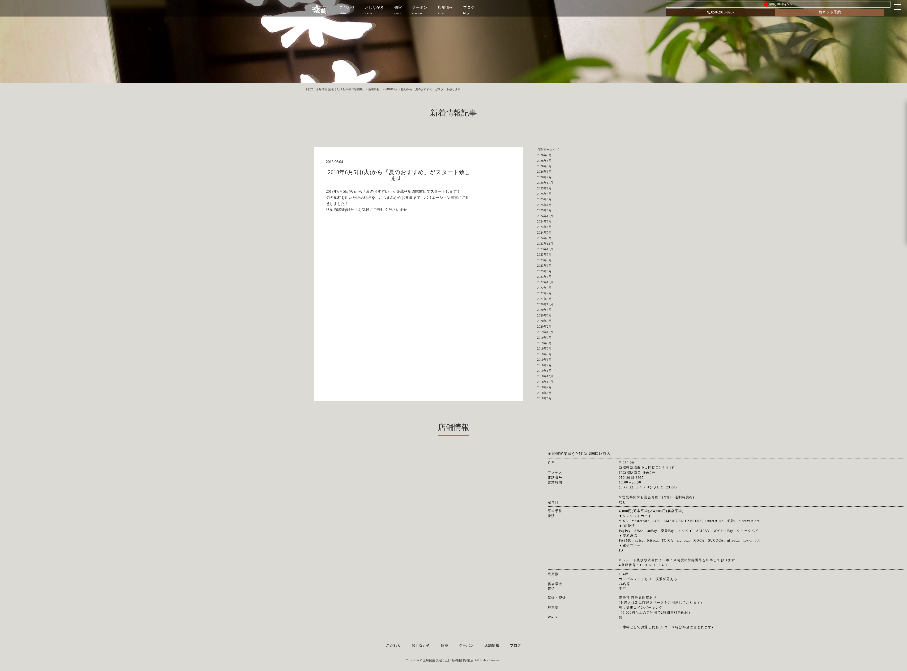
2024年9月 (544, 221)
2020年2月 (544, 326)
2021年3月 (544, 299)
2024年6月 (544, 227)
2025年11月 (545, 182)
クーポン (466, 645)
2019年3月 (544, 359)
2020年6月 (544, 315)
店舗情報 (491, 645)
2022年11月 (545, 282)
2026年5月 (544, 166)
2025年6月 (544, 199)
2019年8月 (544, 343)
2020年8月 (544, 310)
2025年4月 (544, 205)
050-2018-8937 (722, 12)
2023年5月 (544, 271)
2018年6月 (544, 393)
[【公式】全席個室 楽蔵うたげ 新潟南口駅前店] (320, 10)
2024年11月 (545, 216)
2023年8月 (544, 260)
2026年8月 (544, 155)
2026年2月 (544, 177)
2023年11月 (545, 249)
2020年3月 (544, 321)
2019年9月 (544, 337)
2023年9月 (544, 254)
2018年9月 (544, 387)
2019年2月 (544, 365)
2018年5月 (544, 398)
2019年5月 (544, 354)
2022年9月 (544, 288)
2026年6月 (544, 160)
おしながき (420, 645)
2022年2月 (544, 293)
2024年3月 (544, 238)
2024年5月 (544, 232)
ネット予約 (831, 12)
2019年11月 (545, 332)
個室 (444, 645)
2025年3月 (544, 210)
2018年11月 (545, 382)
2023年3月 (544, 276)
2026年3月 (544, 171)
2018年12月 (545, 376)
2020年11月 (545, 304)
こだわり (393, 645)
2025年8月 (544, 194)
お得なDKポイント (779, 4)
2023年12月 (545, 243)
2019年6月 (544, 348)
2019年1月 (544, 370)
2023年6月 (544, 265)
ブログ (515, 645)
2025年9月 (544, 188)
